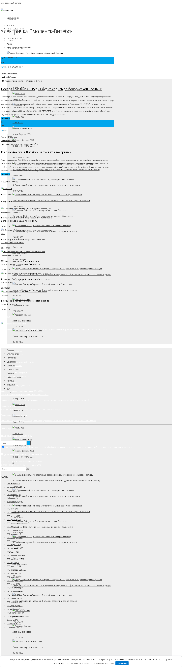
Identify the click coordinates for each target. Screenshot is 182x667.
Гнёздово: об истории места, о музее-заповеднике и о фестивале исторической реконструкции (62, 274)
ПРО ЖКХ (13, 526)
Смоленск (12, 620)
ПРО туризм (13, 595)
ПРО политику (14, 570)
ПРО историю (14, 534)
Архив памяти (19, 259)
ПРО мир (12, 548)
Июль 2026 (6, 194)
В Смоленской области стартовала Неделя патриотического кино (46, 185)
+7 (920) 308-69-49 (15, 354)
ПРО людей (12, 357)
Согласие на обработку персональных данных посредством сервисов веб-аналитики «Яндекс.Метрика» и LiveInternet (48, 420)
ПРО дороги (14, 519)
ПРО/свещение (15, 605)
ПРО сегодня (15, 580)
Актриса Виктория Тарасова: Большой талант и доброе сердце (45, 600)
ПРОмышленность (16, 612)
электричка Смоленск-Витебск (30, 81)
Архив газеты (14, 491)
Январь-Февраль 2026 (24, 456)
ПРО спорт (13, 584)
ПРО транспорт (7, 81)
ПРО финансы (14, 598)
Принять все (122, 663)
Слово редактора (15, 616)
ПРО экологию (14, 602)
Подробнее (5, 118)
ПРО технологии (15, 587)
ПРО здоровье (15, 67)
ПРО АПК (12, 508)
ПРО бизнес (13, 512)
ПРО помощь (14, 573)
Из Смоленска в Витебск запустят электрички (36, 152)
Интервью (12, 501)
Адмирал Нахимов (22, 320)
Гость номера (14, 494)
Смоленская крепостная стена (28, 336)
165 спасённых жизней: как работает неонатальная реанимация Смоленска (51, 200)
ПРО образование (16, 555)
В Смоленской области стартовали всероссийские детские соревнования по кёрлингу (56, 169)
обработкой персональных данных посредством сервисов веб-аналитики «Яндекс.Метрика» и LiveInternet (90, 447)
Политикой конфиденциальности (30, 447)
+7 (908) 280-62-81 (14, 365)
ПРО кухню (13, 541)
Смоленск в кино (21, 305)
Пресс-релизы (14, 505)
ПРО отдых (13, 562)
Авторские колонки (16, 487)
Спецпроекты (14, 623)
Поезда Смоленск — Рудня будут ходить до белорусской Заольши (51, 89)
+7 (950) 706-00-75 (14, 369)
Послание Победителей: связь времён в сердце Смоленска (43, 215)
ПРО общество (15, 559)
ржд (15, 81)
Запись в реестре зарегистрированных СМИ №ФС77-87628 (24, 394)
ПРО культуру (14, 38)
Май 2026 (18, 122)
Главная (11, 19)
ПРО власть (13, 516)
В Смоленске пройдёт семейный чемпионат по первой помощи (45, 542)
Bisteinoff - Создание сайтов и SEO (28, 465)
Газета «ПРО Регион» (9, 73)
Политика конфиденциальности (14, 415)
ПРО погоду (14, 566)
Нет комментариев (8, 77)
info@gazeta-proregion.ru (17, 372)
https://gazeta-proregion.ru (18, 376)
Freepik (9, 428)
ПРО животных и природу (19, 523)
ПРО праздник (14, 577)
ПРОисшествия (15, 609)
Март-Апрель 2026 (22, 134)
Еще (8, 388)
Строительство (14, 627)
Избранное (12, 498)
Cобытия (12, 57)
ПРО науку (13, 552)
